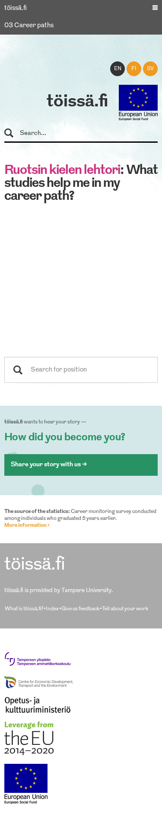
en (117, 68)
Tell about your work (125, 609)
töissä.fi (77, 102)
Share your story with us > (49, 464)
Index (52, 609)
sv (150, 68)
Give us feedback (80, 609)
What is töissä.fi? (24, 609)
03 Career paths (29, 25)
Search (12, 133)
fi (134, 68)
